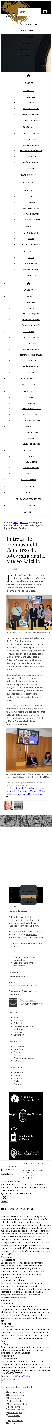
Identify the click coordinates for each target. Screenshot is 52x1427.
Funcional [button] (6, 1323)
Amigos (27, 56)
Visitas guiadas (31, 233)
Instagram (19, 1078)
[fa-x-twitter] (11, 1166)
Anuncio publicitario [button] (11, 1277)
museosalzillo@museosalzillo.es (25, 985)
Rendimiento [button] (7, 1355)
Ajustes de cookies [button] (10, 1193)
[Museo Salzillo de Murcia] (18, 23)
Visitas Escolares (31, 214)
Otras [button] (4, 1341)
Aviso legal (30, 1168)
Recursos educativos (31, 208)
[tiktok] (16, 1166)
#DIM (31, 197)
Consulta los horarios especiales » (24, 958)
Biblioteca (31, 275)
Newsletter (29, 49)
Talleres (31, 202)
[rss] (18, 1166)
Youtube (18, 1083)
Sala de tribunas (31, 139)
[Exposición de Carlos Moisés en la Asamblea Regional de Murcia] (18, 809)
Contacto (28, 37)
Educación (19, 1034)
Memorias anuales (31, 269)
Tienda (31, 239)
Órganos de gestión (31, 120)
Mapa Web (30, 1177)
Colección (28, 127)
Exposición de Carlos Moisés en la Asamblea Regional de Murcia (25, 789)
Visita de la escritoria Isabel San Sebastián (26, 792)
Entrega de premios (21, 785)
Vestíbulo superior (31, 134)
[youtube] (20, 1166)
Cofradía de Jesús (31, 109)
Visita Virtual (28, 479)
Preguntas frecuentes (34, 43)
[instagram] (13, 1166)
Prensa (31, 258)
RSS (15, 1086)
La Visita (28, 83)
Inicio (15, 522)
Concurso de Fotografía (16, 782)
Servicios (28, 226)
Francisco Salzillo (31, 114)
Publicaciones (31, 264)
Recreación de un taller (31, 151)
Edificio (31, 103)
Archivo (28, 251)
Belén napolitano (31, 145)
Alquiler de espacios (31, 244)
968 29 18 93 (25, 976)
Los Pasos (31, 168)
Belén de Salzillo (31, 162)
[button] (2, 1381)
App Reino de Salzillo (31, 220)
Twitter (17, 1075)
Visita (16, 1017)
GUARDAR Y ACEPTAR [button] (11, 1373)
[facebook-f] (9, 1166)
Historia (31, 97)
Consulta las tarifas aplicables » (23, 964)
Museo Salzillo (27, 819)
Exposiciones (28, 175)
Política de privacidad (34, 1170)
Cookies (29, 1173)
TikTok (17, 1081)
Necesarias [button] (6, 1256)
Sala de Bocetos (31, 157)
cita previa (31, 934)
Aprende (28, 190)
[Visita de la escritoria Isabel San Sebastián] (9, 809)
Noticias (24, 522)
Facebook (18, 1072)
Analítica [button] (5, 1300)
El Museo (28, 90)
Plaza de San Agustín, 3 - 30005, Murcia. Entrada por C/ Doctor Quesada (26, 828)
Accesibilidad (31, 1175)
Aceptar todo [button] (26, 1193)
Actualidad (28, 182)
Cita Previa (28, 30)
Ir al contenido (8, 1378)
